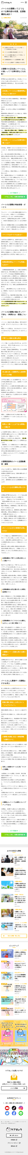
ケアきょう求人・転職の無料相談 (14, 196)
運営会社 (13, 1146)
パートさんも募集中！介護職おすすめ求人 (14, 62)
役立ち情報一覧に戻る (14, 935)
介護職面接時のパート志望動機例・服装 (14, 59)
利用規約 (13, 1139)
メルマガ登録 (14, 1088)
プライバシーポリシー (13, 1143)
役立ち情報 (7, 1121)
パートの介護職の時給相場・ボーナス (13, 52)
